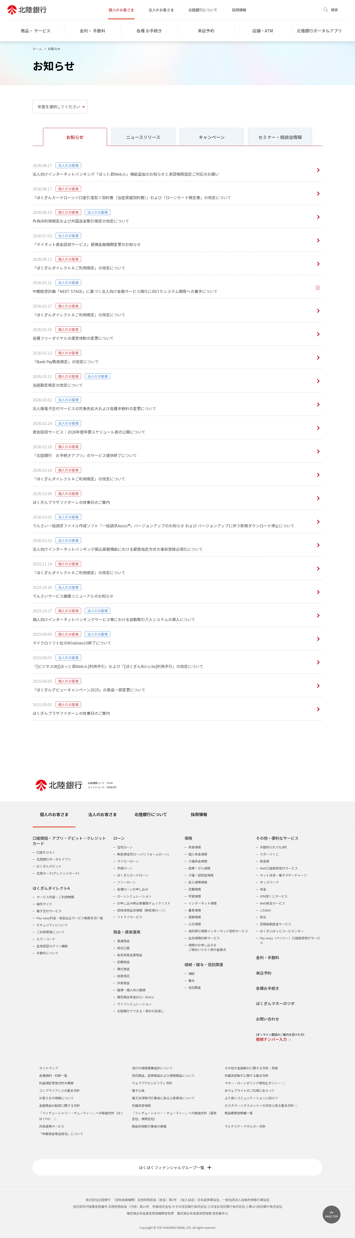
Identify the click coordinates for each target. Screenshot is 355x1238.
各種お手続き (267, 988)
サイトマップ (48, 1068)
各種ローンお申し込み (132, 889)
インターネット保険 (202, 903)
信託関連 (194, 987)
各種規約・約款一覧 (53, 1075)
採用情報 (239, 9)
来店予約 (263, 973)
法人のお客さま (161, 9)
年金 (263, 889)
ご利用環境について (50, 932)
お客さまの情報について (56, 1098)
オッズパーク (269, 882)
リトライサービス (129, 917)
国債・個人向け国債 (131, 990)
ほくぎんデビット (49, 866)
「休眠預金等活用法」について (61, 1133)
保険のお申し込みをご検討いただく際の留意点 (207, 947)
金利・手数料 (267, 957)
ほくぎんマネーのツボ (275, 1003)
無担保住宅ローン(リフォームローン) (143, 854)
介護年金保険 (197, 861)
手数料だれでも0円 (273, 847)
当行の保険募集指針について (152, 1068)
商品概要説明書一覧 (239, 1113)
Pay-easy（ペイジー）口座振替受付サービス (290, 940)
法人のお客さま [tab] (102, 814)
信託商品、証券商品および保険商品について (163, 1075)
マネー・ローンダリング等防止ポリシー (253, 1083)
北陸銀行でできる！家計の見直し (140, 1011)
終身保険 (194, 847)
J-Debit (265, 910)
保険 (188, 838)
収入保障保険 (197, 882)
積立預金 (123, 969)
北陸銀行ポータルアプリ (53, 859)
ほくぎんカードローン (132, 875)
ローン (119, 838)
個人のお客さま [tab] (54, 814)
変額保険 (194, 917)
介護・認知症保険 (200, 875)
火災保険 (194, 924)
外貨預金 (123, 983)
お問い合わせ (267, 1018)
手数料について (47, 953)
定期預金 (123, 962)
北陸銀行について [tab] (151, 814)
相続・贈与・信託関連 (204, 964)
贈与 (191, 980)
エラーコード (45, 939)
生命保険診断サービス (204, 938)
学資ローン (125, 868)
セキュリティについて (52, 925)
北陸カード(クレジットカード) (57, 873)
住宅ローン (125, 847)
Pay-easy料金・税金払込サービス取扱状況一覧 (69, 918)
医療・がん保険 (199, 868)
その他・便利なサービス (277, 838)
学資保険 (194, 896)
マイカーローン (128, 861)
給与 (263, 917)
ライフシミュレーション (134, 1004)
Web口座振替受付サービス (279, 868)
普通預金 (123, 941)
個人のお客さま (121, 9)
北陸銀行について (202, 9)
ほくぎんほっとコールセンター (282, 931)
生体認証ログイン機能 (52, 946)
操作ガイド (44, 904)
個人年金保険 (197, 854)
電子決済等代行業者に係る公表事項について (163, 1098)
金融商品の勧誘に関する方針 (59, 1105)
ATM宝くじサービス (274, 896)
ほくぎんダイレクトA (51, 888)
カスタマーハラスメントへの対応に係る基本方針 (259, 1105)
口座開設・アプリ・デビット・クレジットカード (69, 841)
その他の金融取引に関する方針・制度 (251, 1068)
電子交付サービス (49, 911)
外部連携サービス (51, 1126)
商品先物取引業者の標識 (149, 1126)
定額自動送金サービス (275, 924)
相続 (191, 973)
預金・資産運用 (126, 931)
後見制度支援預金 (129, 955)
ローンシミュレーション (134, 896)
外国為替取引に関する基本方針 (247, 1075)
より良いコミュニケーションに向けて (251, 1098)
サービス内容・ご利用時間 (55, 897)
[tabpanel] (177, 935)
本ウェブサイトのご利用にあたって (250, 1090)
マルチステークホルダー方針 (245, 1126)
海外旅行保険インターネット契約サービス (218, 931)
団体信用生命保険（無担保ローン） (142, 910)
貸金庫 (264, 861)
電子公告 (138, 1090)
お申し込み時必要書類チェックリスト (143, 903)
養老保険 (194, 910)
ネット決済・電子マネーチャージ (283, 875)
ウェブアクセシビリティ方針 (152, 1083)
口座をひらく (45, 852)
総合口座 (123, 948)
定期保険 (194, 889)
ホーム (37, 48)
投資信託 (123, 976)
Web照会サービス (272, 903)
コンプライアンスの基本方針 (59, 1090)
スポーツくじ (269, 854)
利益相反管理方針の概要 (56, 1083)
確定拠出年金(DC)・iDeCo (135, 997)
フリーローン (126, 882)
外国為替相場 (141, 1105)
